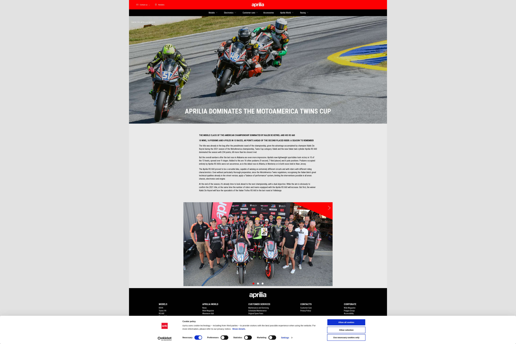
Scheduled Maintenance (257, 311)
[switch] (224, 337)
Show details (238, 329)
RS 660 (161, 313)
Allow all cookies (346, 322)
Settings (285, 337)
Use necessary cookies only (346, 337)
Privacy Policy (305, 311)
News (204, 308)
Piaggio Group (349, 311)
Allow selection (346, 330)
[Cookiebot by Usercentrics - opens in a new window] (164, 339)
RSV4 (161, 308)
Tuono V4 (162, 311)
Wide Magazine (208, 311)
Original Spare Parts (255, 313)
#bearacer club (208, 313)
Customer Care (306, 308)
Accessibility (349, 313)
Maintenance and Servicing (258, 308)
